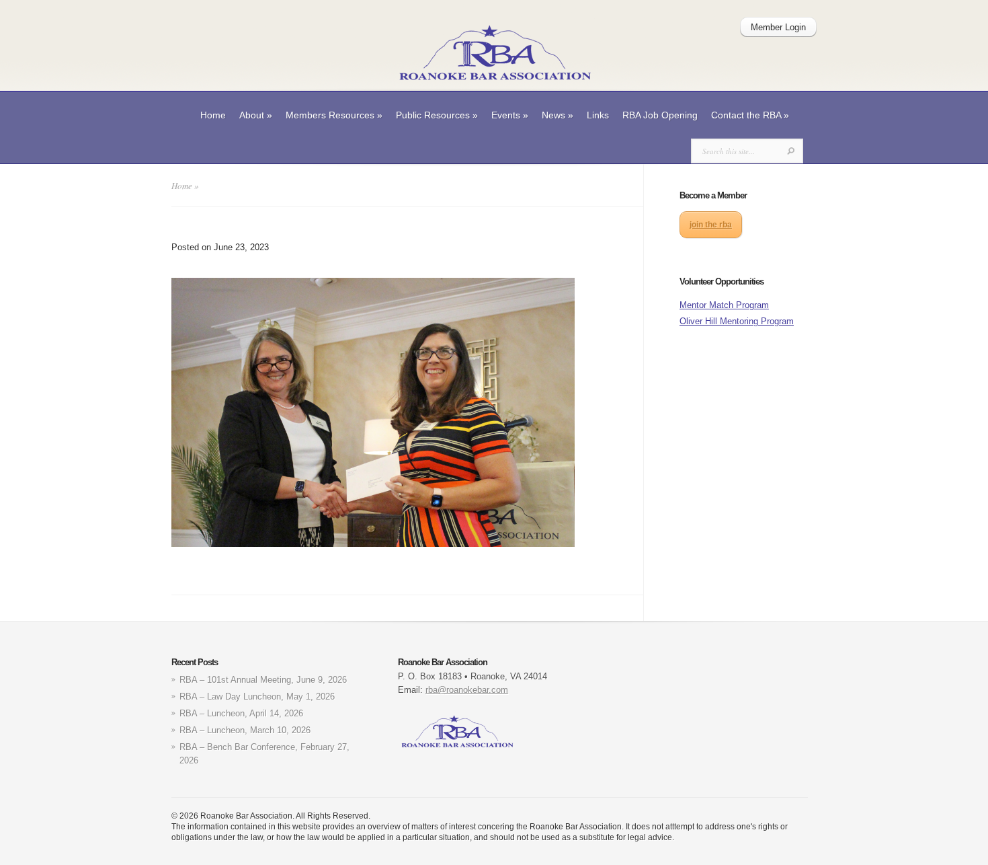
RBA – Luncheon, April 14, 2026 (241, 713)
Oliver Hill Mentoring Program (737, 321)
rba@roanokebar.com (466, 690)
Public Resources (437, 115)
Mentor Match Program (724, 305)
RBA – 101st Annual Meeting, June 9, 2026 (263, 680)
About (255, 115)
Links (598, 115)
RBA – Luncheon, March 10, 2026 (245, 730)
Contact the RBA (750, 115)
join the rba (711, 224)
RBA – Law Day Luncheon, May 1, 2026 (257, 696)
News (557, 115)
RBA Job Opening (660, 115)
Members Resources (334, 115)
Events (509, 115)
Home (213, 115)
